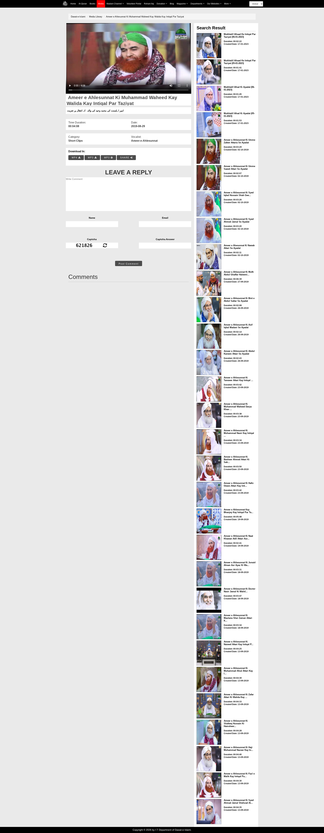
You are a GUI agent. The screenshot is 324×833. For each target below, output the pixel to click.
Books (92, 4)
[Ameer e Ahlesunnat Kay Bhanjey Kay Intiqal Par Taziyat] (208, 521)
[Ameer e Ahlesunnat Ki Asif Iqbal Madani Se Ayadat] (208, 336)
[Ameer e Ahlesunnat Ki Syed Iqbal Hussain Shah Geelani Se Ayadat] (208, 204)
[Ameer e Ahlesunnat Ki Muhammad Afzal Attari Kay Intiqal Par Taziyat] (208, 679)
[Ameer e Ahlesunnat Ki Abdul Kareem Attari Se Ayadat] (208, 362)
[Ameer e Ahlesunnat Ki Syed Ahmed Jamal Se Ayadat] (208, 230)
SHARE (125, 157)
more (226, 4)
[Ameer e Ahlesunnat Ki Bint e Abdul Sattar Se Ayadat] (208, 309)
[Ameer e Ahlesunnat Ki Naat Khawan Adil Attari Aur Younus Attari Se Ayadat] (208, 547)
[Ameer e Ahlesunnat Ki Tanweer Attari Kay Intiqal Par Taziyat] (208, 389)
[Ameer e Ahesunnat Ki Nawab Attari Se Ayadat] (208, 256)
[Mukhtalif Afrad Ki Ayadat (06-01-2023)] (208, 98)
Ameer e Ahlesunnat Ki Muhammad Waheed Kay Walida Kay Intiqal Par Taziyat (145, 16)
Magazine (181, 4)
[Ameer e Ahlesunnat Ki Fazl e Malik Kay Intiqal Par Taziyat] (208, 785)
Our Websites (213, 4)
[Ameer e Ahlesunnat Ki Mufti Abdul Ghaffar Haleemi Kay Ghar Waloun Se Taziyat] (208, 283)
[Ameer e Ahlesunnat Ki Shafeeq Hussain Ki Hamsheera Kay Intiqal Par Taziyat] (208, 732)
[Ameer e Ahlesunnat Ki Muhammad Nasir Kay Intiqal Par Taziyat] (208, 441)
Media (101, 4)
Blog (172, 4)
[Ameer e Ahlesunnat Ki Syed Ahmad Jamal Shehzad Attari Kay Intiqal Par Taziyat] (208, 811)
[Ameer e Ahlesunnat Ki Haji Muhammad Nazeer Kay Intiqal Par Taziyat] (208, 758)
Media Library (95, 16)
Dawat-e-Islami (78, 16)
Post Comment (129, 263)
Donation (161, 4)
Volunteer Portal (134, 4)
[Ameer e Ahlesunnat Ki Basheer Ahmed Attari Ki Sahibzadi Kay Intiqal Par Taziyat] (208, 468)
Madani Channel (114, 4)
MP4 (75, 157)
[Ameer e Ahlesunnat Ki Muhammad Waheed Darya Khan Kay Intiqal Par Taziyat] (208, 415)
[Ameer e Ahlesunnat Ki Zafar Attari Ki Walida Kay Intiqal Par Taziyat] (208, 706)
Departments (197, 4)
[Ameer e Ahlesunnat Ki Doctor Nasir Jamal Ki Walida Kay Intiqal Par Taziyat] (208, 600)
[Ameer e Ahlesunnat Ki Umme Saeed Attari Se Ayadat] (208, 177)
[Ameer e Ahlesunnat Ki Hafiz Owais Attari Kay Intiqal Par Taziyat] (208, 494)
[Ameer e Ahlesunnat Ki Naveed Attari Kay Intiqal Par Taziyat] (208, 653)
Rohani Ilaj (149, 4)
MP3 (91, 157)
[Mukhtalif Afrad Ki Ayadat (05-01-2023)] (208, 124)
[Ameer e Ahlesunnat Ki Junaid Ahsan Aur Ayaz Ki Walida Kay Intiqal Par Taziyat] (208, 574)
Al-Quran (83, 4)
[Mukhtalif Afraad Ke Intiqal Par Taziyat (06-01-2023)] (208, 45)
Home (73, 4)
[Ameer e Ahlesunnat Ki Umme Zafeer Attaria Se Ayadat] (208, 151)
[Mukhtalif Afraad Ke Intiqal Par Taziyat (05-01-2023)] (208, 72)
